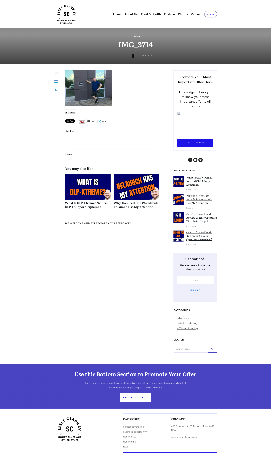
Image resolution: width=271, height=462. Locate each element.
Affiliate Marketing (187, 328)
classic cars (129, 441)
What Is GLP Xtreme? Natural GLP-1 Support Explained (88, 193)
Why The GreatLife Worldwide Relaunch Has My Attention (136, 193)
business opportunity (135, 431)
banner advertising (133, 426)
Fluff (125, 446)
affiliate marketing (187, 323)
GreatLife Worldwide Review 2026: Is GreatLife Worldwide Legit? (201, 217)
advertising (183, 317)
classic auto (129, 436)
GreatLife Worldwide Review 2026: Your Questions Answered (199, 235)
